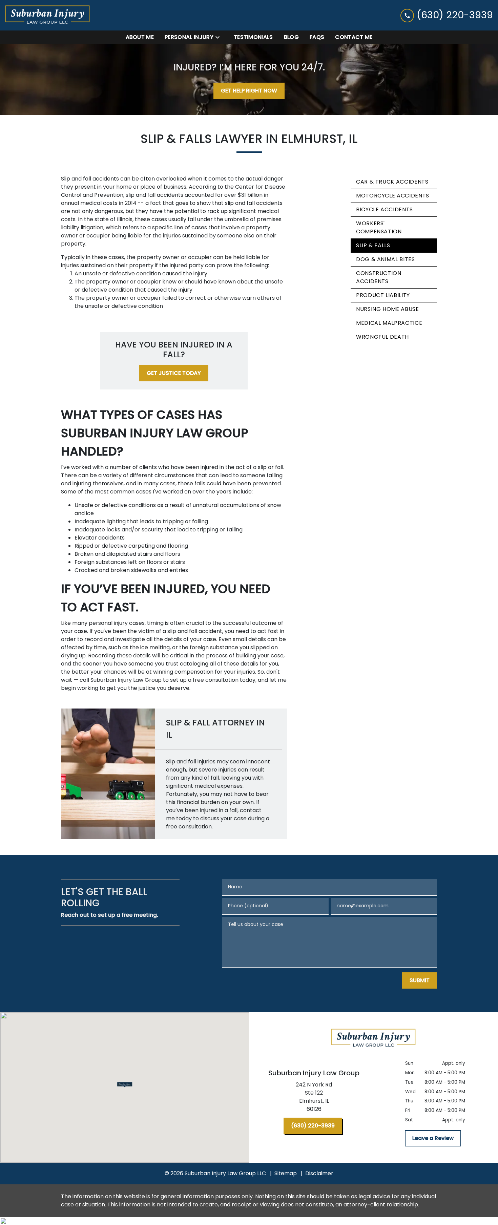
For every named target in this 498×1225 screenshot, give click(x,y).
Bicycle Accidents (384, 209)
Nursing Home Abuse (387, 309)
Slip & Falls (373, 245)
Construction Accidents (378, 277)
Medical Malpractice (389, 323)
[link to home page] (47, 15)
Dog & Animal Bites (385, 259)
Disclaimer (319, 1173)
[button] (124, 1084)
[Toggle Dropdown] (219, 37)
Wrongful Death (382, 337)
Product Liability (383, 295)
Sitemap (285, 1173)
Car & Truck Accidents (392, 182)
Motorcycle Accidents (392, 195)
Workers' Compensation (379, 227)
